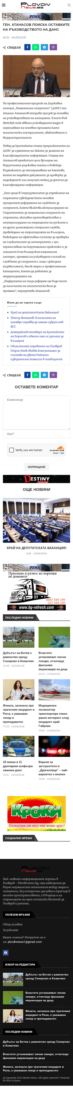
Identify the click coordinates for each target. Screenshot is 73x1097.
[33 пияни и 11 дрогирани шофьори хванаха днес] (18, 746)
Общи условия (12, 924)
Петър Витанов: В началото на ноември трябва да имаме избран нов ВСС (37, 322)
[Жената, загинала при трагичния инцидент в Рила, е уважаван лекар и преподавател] (18, 689)
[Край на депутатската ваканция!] (36, 520)
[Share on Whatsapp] (35, 47)
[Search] (69, 5)
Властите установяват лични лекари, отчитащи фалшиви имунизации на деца (53, 661)
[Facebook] (5, 952)
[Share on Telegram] (44, 47)
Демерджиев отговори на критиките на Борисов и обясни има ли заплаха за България (37, 336)
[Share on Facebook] (27, 47)
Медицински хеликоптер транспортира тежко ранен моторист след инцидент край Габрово (54, 716)
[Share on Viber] (53, 47)
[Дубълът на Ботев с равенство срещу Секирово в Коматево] (18, 637)
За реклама (10, 930)
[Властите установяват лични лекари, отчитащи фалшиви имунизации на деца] (54, 637)
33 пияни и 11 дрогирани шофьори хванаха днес (18, 766)
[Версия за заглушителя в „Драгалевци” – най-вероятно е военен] (54, 746)
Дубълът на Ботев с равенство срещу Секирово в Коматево (18, 657)
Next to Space (13, 1080)
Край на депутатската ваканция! (35, 312)
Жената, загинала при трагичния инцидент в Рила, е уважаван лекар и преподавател (18, 713)
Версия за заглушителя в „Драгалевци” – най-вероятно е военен (53, 768)
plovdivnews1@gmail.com (25, 942)
